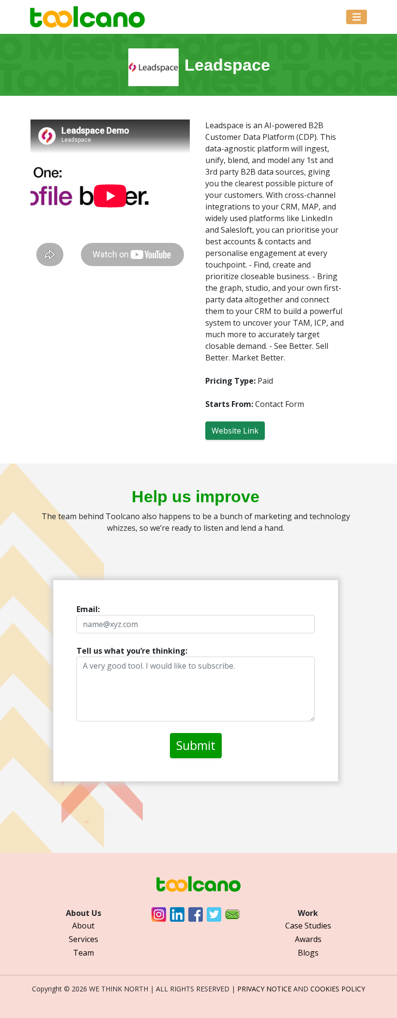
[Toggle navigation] (356, 17)
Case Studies (308, 925)
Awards (308, 939)
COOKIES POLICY (337, 988)
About (83, 925)
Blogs (308, 952)
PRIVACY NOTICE (264, 988)
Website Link (235, 430)
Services (83, 939)
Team (83, 952)
